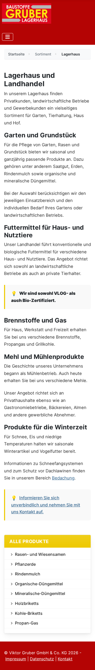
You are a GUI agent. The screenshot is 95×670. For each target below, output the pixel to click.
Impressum (15, 658)
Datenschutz (42, 658)
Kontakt (65, 658)
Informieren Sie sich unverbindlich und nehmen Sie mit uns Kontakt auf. (45, 504)
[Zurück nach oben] (86, 660)
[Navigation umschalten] (7, 37)
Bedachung (63, 477)
